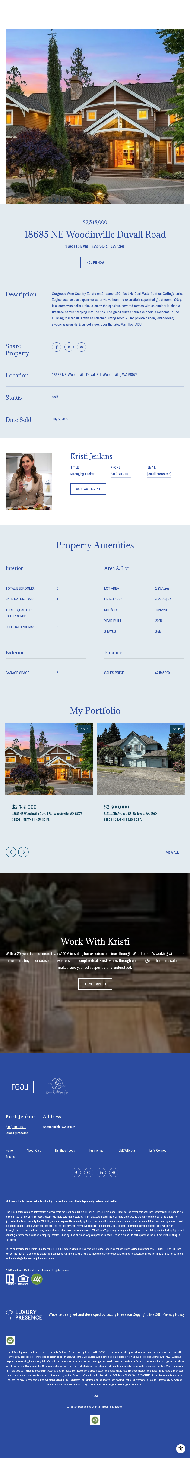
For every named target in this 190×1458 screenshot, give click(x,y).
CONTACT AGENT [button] (88, 489)
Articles (10, 1157)
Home (9, 1150)
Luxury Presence (119, 1314)
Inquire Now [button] (95, 262)
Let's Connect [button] (95, 984)
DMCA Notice (127, 1150)
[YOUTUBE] (113, 1172)
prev (11, 852)
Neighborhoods (65, 1150)
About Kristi (34, 1150)
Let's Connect (158, 1150)
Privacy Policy (173, 1314)
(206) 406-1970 (121, 473)
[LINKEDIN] (101, 1172)
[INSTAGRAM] (88, 1172)
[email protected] (17, 1133)
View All (172, 852)
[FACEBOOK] (76, 1172)
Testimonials (97, 1150)
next (23, 852)
